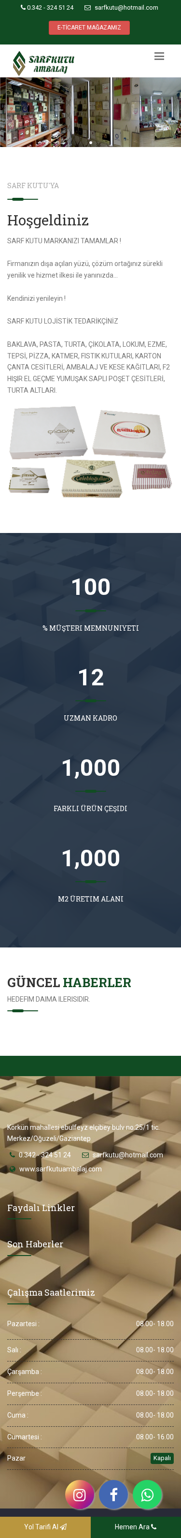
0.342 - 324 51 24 (49, 7)
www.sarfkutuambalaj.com (60, 1169)
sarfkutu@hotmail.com (125, 7)
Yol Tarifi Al (42, 1527)
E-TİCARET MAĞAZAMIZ (89, 27)
